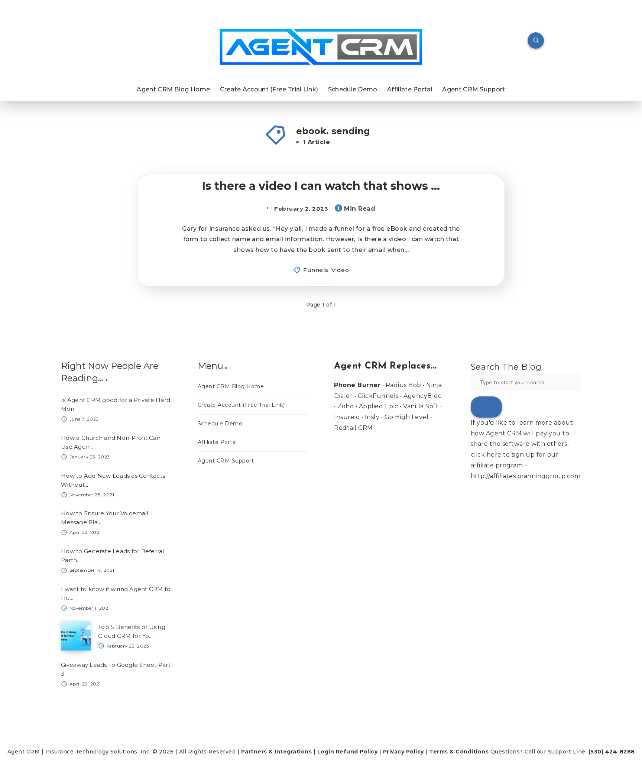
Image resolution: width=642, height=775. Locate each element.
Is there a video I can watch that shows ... (321, 186)
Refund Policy (357, 751)
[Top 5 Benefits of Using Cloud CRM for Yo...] (76, 636)
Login (325, 751)
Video (340, 269)
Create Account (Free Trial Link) (269, 89)
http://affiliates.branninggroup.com (526, 476)
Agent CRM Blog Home (173, 89)
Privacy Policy (403, 751)
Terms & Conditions (459, 751)
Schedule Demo (352, 89)
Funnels (315, 269)
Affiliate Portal (409, 89)
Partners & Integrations (276, 751)
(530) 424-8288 (611, 751)
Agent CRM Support (473, 89)
